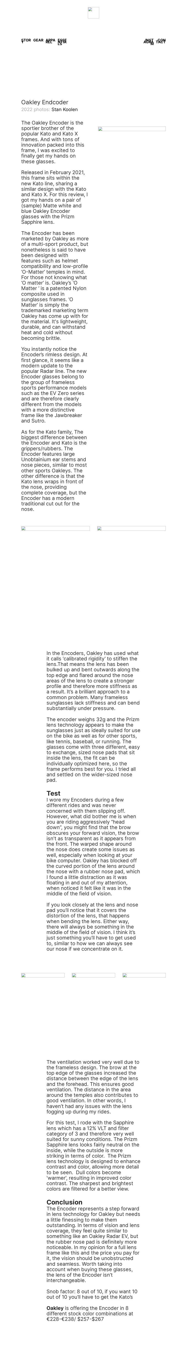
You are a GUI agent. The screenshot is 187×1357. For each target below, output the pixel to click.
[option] (93, 62)
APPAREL (50, 41)
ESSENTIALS (62, 42)
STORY (26, 41)
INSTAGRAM (148, 42)
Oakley (55, 1308)
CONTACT (161, 41)
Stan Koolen (65, 109)
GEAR (38, 40)
